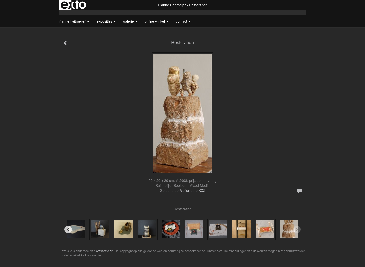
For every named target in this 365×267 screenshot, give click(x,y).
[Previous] (68, 229)
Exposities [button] (105, 21)
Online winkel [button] (155, 21)
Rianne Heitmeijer (172, 4)
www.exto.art (104, 251)
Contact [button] (182, 21)
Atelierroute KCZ (192, 190)
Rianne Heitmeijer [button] (73, 21)
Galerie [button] (129, 21)
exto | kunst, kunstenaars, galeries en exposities (73, 5)
